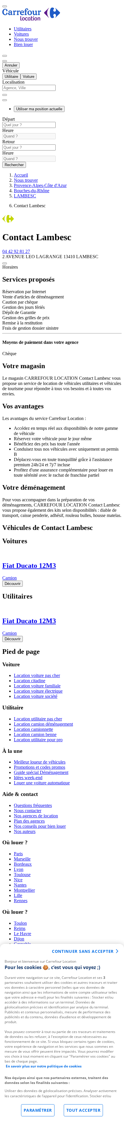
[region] (62, 1032)
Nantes (20, 885)
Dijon (19, 938)
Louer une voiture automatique (42, 782)
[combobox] (62, 90)
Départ (8, 119)
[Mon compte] (4, 56)
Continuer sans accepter (83, 951)
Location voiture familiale (37, 685)
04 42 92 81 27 (16, 251)
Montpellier (24, 890)
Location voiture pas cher (37, 675)
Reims (19, 928)
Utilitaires (22, 28)
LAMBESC (25, 195)
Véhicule (10, 70)
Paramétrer (38, 1110)
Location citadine (29, 680)
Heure (8, 130)
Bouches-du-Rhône (31, 190)
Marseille (22, 858)
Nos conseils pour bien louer (40, 826)
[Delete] (4, 95)
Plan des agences (29, 821)
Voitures (21, 34)
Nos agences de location (36, 815)
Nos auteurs (24, 831)
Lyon (18, 869)
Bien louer (23, 44)
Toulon (20, 923)
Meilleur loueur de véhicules (39, 761)
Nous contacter (27, 810)
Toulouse (22, 874)
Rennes (20, 900)
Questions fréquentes (33, 805)
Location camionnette (33, 729)
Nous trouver (26, 39)
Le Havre (22, 933)
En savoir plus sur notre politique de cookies (44, 1066)
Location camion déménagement (43, 724)
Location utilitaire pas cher (38, 718)
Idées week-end (28, 777)
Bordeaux (23, 864)
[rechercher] (4, 100)
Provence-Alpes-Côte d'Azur (40, 185)
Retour (8, 141)
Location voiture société (35, 696)
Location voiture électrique (38, 691)
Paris (18, 853)
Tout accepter (83, 1110)
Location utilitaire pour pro (38, 739)
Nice (18, 879)
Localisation (13, 82)
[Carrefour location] (31, 18)
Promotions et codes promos (39, 767)
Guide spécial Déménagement (41, 772)
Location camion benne (35, 734)
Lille (18, 895)
